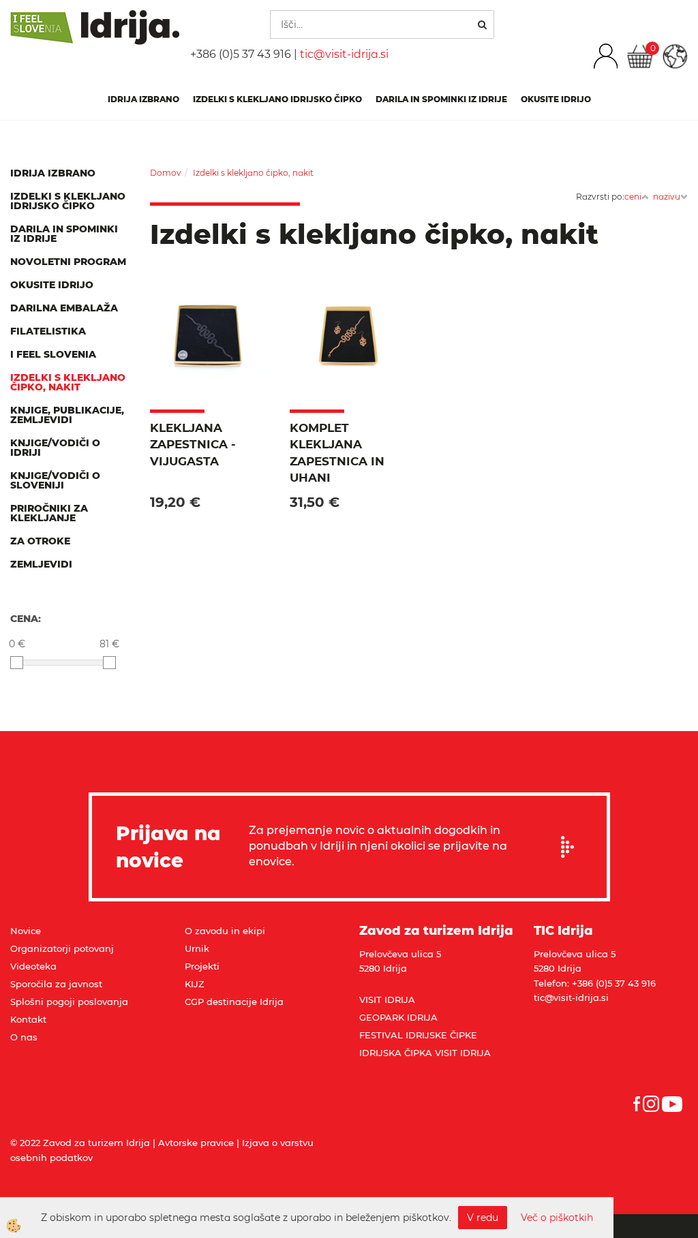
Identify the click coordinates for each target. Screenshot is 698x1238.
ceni (632, 196)
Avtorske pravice (196, 1142)
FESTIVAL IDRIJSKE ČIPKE (418, 1035)
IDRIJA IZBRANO (143, 99)
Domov (165, 173)
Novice (25, 930)
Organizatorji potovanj (62, 948)
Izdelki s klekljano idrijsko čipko (277, 99)
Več (209, 361)
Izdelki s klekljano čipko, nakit (253, 173)
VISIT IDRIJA (387, 999)
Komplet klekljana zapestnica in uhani (337, 452)
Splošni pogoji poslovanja (69, 1001)
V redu (482, 1217)
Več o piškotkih (557, 1217)
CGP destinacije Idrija (234, 1001)
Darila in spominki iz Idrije (441, 99)
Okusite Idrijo (556, 99)
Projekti (202, 966)
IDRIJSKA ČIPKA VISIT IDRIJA (425, 1052)
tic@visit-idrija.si (344, 54)
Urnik (197, 948)
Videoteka (33, 966)
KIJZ (194, 983)
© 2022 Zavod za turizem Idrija (80, 1142)
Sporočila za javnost (56, 983)
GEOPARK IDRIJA (398, 1017)
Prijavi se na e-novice (572, 847)
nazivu (666, 196)
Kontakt (28, 1019)
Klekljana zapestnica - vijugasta (193, 444)
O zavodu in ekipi (225, 930)
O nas (23, 1037)
